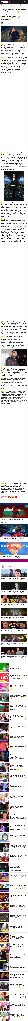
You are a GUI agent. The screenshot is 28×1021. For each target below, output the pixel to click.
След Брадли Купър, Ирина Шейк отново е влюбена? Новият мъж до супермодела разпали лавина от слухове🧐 (18, 717)
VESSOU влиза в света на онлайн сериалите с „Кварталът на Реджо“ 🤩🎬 (18, 996)
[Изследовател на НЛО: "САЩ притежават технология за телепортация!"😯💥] (4, 837)
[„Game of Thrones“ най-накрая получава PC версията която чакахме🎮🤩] (4, 917)
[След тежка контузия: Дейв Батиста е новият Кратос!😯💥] (4, 697)
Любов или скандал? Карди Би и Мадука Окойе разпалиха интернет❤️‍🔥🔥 (18, 897)
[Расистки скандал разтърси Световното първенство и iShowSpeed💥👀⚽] (14, 530)
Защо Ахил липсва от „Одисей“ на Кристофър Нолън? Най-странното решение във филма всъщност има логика (17, 867)
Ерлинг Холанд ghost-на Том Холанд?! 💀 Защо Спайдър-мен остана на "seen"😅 (17, 976)
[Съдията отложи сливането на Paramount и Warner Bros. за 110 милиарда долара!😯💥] (4, 887)
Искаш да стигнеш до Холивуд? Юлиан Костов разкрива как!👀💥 (17, 1015)
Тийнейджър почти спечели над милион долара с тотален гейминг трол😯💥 (18, 667)
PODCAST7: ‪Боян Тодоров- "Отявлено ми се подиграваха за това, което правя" (13, 631)
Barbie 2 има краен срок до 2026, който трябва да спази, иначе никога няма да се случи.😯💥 (18, 687)
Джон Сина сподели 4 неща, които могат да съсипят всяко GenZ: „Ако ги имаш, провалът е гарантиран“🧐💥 (18, 827)
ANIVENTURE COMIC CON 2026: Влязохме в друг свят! (17, 945)
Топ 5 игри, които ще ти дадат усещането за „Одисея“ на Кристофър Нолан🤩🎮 (17, 926)
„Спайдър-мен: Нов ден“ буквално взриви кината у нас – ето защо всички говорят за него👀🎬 (12, 521)
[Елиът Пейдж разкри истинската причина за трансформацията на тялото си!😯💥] (14, 573)
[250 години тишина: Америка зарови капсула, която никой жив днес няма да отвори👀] (4, 966)
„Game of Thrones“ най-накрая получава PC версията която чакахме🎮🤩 (18, 916)
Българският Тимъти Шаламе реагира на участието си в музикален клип (12, 618)
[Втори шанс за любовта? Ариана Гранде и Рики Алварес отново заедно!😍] (4, 986)
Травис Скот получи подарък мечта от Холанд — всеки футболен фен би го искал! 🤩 (18, 776)
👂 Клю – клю (14, 5)
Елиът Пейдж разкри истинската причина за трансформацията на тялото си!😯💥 (13, 579)
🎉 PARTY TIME (5, 5)
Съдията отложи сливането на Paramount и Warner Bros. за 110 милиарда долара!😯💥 (18, 887)
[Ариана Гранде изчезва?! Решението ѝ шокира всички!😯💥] (4, 747)
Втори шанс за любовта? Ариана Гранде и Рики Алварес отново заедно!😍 (18, 986)
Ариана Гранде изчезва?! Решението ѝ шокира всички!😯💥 (18, 746)
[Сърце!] (9, 497)
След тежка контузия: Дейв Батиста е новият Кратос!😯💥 (18, 697)
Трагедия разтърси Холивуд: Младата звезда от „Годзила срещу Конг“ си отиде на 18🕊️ (13, 592)
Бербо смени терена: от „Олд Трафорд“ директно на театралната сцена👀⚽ (18, 956)
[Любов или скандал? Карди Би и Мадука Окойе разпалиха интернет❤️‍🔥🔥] (4, 897)
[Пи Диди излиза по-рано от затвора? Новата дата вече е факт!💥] (4, 727)
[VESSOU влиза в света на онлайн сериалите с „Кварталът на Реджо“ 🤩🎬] (4, 996)
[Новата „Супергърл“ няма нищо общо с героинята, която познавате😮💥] (14, 548)
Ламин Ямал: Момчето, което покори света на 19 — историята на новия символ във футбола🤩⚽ (18, 857)
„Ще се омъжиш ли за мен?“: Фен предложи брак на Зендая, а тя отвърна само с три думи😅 (18, 787)
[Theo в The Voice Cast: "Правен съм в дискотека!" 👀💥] (4, 877)
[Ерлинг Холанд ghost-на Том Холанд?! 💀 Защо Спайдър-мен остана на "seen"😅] (4, 976)
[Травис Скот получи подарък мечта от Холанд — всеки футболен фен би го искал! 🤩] (4, 777)
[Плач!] (12, 497)
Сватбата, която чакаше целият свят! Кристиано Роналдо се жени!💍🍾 (17, 736)
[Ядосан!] (16, 497)
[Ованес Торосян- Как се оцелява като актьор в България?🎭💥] (14, 638)
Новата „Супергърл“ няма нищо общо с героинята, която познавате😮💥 (11, 557)
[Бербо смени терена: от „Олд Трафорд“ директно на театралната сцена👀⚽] (4, 957)
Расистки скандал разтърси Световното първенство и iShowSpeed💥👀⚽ (12, 539)
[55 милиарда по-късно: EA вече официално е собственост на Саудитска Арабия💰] (4, 677)
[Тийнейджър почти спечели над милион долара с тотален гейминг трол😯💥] (4, 667)
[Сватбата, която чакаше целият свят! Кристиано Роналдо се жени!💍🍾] (4, 737)
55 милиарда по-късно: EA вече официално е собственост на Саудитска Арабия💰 (18, 677)
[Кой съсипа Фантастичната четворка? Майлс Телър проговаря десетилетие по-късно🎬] (4, 807)
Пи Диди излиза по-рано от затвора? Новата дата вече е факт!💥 (18, 726)
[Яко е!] (2, 497)
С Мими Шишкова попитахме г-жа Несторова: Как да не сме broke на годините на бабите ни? (13, 657)
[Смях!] (6, 497)
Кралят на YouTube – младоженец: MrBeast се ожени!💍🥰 (16, 796)
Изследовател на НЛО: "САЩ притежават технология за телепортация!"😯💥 (18, 837)
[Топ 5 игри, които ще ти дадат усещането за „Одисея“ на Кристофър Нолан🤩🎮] (4, 927)
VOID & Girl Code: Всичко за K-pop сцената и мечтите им (18, 1005)
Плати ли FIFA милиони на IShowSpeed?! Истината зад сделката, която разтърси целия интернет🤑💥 (17, 907)
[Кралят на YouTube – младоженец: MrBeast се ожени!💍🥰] (4, 797)
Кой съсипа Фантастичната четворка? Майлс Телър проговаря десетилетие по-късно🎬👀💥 (18, 806)
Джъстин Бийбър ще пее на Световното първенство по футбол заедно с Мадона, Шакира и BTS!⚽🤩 (18, 936)
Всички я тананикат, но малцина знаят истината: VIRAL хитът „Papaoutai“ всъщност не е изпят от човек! (17, 757)
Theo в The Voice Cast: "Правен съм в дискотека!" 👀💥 (18, 876)
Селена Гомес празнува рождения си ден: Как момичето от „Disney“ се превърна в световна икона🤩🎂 (18, 817)
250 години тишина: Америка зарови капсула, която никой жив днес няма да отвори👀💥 (18, 966)
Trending (9, 567)
